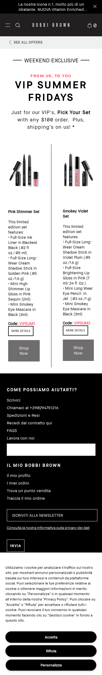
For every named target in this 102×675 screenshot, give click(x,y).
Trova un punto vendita (29, 491)
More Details (20, 330)
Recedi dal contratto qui (29, 423)
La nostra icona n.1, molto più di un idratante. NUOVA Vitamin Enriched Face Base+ (51, 9)
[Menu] (7, 24)
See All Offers (28, 42)
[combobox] (51, 450)
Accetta (51, 637)
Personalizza (51, 665)
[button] (7, 25)
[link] (92, 24)
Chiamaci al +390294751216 (32, 408)
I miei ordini (18, 483)
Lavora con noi (21, 438)
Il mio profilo (18, 475)
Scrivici (13, 400)
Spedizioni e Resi (23, 415)
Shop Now (24, 350)
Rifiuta (51, 651)
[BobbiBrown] (51, 25)
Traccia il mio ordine (26, 498)
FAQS (12, 430)
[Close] (94, 7)
